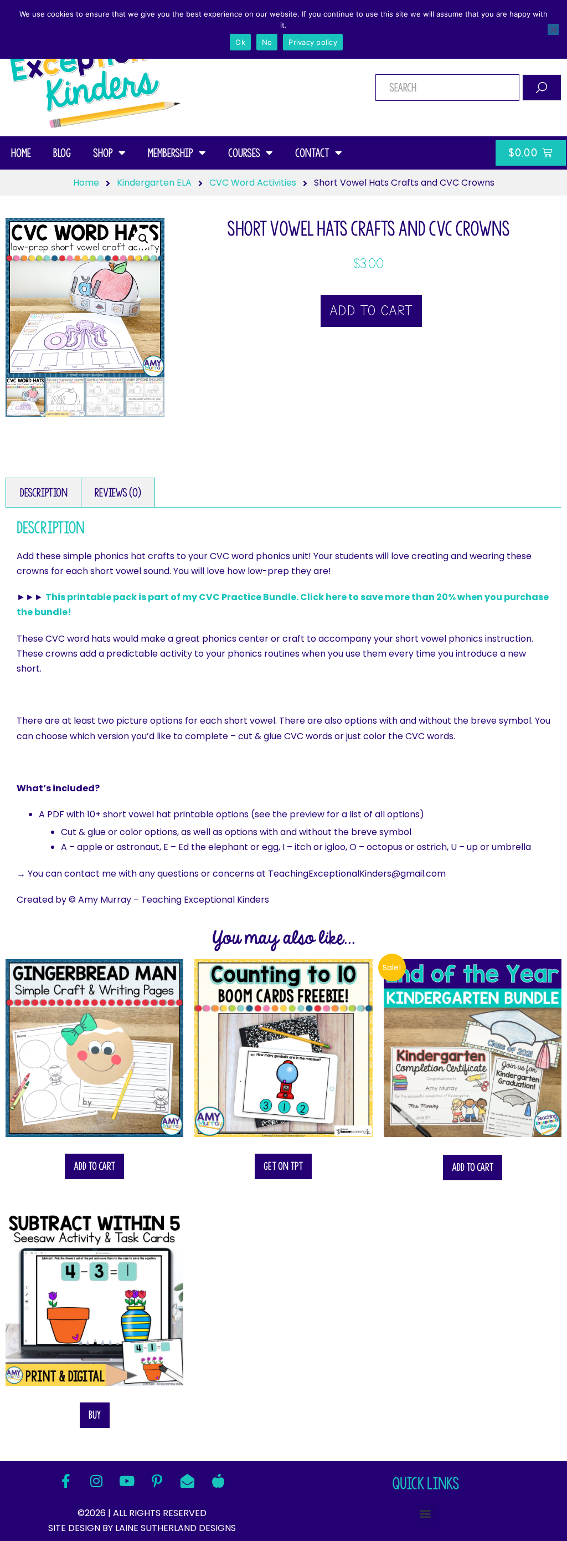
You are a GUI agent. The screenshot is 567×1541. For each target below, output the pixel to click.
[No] (553, 29)
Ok (240, 42)
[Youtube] (127, 1480)
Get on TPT (283, 1166)
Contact (312, 153)
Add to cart (371, 311)
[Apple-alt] (218, 1480)
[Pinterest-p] (157, 1480)
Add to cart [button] (94, 1166)
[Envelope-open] (188, 1480)
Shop (103, 153)
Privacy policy (312, 42)
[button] (143, 239)
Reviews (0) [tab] (118, 493)
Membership (170, 153)
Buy (95, 1415)
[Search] (541, 87)
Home (21, 153)
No (267, 42)
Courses (244, 153)
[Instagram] (96, 1480)
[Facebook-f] (66, 1480)
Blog (62, 153)
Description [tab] (43, 493)
